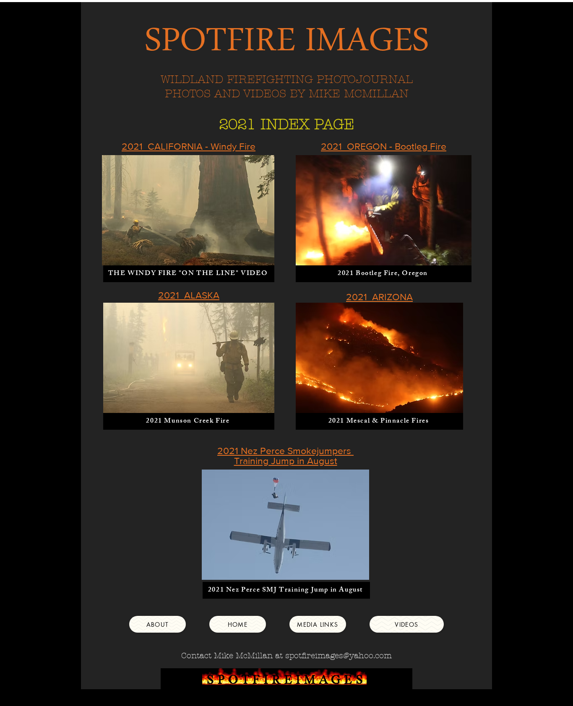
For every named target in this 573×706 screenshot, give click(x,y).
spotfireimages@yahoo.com (338, 655)
